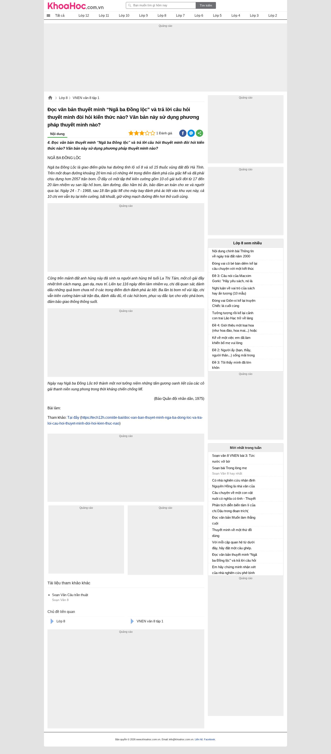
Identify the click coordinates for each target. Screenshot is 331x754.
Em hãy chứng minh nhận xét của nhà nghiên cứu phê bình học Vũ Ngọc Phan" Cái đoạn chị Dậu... (234, 570)
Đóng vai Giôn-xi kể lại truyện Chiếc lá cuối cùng (233, 303)
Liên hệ (199, 739)
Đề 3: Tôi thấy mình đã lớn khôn (231, 364)
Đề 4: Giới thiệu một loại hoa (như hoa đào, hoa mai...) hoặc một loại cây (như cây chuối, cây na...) (234, 328)
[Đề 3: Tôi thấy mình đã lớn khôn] (214, 364)
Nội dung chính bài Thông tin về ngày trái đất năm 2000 (233, 253)
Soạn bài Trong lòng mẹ (229, 468)
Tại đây (73, 417)
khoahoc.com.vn (50, 98)
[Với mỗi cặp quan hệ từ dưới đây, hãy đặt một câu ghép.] (214, 544)
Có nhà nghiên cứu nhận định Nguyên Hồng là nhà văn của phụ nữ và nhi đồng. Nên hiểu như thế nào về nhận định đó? (234, 483)
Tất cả (59, 15)
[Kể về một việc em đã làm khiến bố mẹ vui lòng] (214, 339)
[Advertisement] (165, 60)
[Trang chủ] (76, 5)
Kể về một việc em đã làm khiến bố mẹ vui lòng (231, 340)
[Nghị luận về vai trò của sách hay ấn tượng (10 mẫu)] (214, 290)
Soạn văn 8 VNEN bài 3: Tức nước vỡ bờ (233, 458)
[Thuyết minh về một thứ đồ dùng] (214, 531)
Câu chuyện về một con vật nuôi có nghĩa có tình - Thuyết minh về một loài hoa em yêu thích (234, 496)
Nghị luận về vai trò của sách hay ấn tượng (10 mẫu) (233, 290)
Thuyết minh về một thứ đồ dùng (232, 533)
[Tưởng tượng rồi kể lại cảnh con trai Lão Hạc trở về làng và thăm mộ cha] (214, 315)
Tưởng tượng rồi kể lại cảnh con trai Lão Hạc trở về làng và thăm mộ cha (232, 316)
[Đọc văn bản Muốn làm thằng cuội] (214, 519)
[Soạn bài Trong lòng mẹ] (214, 469)
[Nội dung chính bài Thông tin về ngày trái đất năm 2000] (214, 253)
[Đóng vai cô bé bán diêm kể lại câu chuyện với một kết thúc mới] (214, 265)
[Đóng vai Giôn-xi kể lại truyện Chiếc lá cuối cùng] (214, 302)
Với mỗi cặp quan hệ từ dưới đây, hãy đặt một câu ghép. (233, 545)
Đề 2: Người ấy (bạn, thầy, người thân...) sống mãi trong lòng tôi (233, 353)
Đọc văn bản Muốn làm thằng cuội (233, 520)
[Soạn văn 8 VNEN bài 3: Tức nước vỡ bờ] (214, 457)
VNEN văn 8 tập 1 (86, 98)
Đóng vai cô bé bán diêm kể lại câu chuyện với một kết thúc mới (234, 266)
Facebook (209, 739)
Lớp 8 (63, 98)
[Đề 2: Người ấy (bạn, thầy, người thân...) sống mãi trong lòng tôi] (214, 352)
